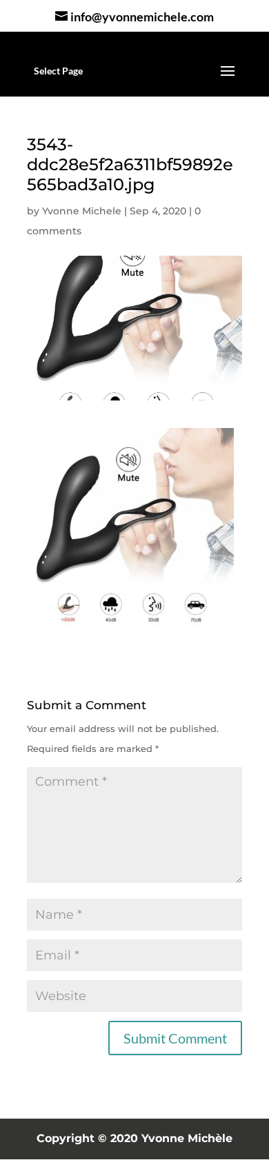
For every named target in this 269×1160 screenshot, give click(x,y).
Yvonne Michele (81, 211)
